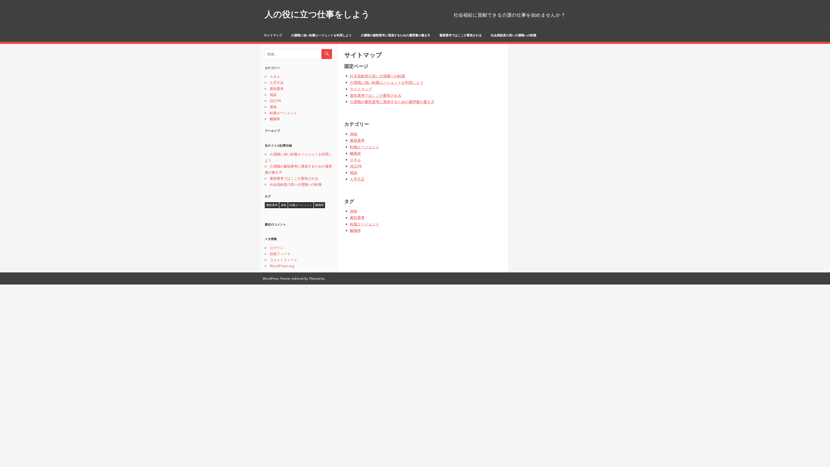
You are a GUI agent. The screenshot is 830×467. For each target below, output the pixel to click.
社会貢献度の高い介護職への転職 (513, 35)
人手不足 (357, 179)
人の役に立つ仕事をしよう (317, 14)
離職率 (355, 153)
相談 (353, 172)
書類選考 (357, 140)
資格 (353, 133)
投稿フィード (280, 253)
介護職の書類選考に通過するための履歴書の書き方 (395, 35)
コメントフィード (283, 259)
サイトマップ (273, 35)
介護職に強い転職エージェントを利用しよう (321, 35)
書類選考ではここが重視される (460, 35)
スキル (355, 159)
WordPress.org (282, 266)
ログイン (277, 247)
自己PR (356, 166)
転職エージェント (364, 146)
